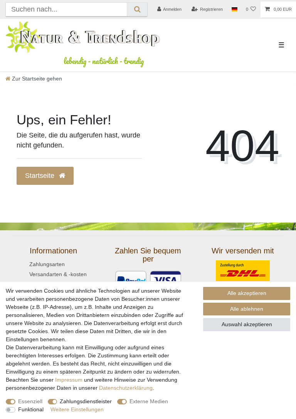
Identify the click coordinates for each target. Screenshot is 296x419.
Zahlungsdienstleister (86, 401)
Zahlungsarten (47, 264)
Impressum (68, 380)
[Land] (234, 10)
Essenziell (30, 401)
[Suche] (137, 9)
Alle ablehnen (246, 309)
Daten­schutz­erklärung (126, 388)
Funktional (31, 409)
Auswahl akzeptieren (247, 324)
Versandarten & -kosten (58, 274)
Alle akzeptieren (246, 293)
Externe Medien (149, 401)
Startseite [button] (40, 175)
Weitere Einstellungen (77, 409)
